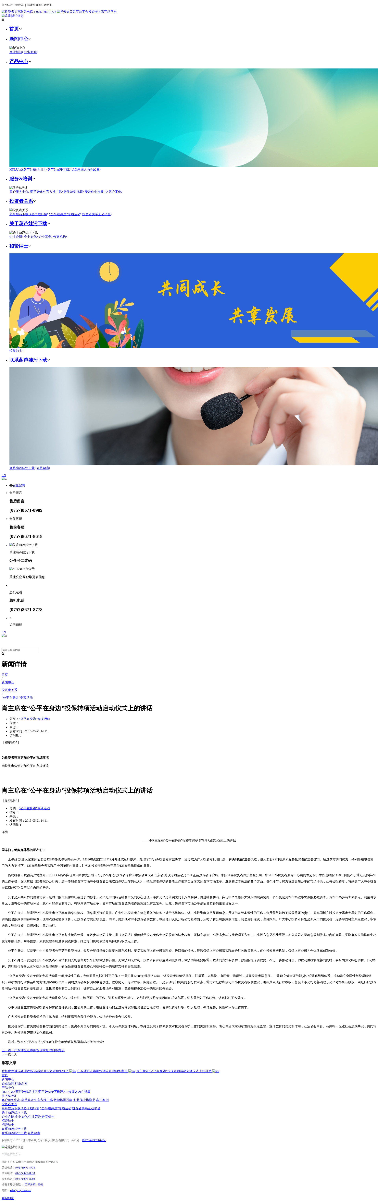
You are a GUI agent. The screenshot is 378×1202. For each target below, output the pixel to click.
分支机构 (59, 236)
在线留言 (43, 468)
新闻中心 (18, 39)
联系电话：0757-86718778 (38, 11)
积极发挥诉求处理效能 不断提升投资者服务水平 (35, 1071)
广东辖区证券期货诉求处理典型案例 (102, 1071)
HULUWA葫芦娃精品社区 (27, 169)
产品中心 (18, 61)
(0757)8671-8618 (25, 1173)
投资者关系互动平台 (102, 11)
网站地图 (8, 1198)
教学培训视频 (73, 191)
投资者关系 (21, 201)
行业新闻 (30, 52)
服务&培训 (20, 178)
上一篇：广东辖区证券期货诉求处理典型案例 (33, 1050)
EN (4, 475)
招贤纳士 (18, 246)
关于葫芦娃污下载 (28, 223)
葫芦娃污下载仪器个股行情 (28, 214)
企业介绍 (15, 236)
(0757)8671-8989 (25, 1178)
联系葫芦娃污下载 (28, 359)
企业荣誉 (45, 236)
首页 (14, 28)
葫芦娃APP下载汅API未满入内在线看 (73, 169)
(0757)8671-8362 (33, 1184)
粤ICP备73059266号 (94, 1140)
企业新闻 (15, 52)
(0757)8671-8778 (25, 1167)
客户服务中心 (18, 191)
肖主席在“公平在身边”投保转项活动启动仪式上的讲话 (174, 1071)
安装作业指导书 (96, 191)
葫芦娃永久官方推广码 (46, 191)
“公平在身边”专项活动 (64, 214)
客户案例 (115, 191)
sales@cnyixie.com (20, 1190)
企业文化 (30, 236)
